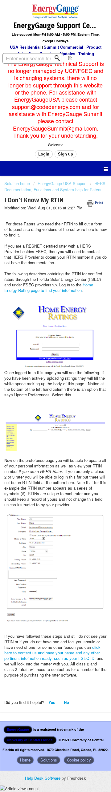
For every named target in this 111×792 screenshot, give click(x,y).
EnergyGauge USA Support (62, 183)
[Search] (59, 58)
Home (25, 760)
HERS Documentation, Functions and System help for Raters (54, 186)
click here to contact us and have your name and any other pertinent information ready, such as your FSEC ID (52, 652)
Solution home (17, 183)
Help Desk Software (43, 778)
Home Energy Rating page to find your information (48, 287)
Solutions (48, 760)
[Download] (44, 401)
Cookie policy (79, 760)
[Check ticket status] (70, 57)
